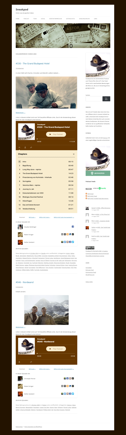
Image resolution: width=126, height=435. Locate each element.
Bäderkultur (30, 256)
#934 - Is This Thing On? (103, 214)
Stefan (93, 227)
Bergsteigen (29, 407)
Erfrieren (60, 407)
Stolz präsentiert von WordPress (33, 427)
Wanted (67, 410)
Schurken (52, 265)
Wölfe (32, 270)
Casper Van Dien (44, 407)
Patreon (105, 138)
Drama (52, 407)
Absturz (69, 405)
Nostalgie (73, 263)
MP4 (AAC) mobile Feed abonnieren (98, 198)
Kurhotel (35, 263)
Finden (106, 98)
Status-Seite (89, 282)
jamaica (38, 260)
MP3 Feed (90, 194)
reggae (26, 265)
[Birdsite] (72, 242)
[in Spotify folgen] (99, 189)
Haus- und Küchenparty (28, 260)
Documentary (63, 256)
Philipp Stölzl (47, 410)
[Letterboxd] (62, 242)
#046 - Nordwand (24, 282)
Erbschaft (35, 258)
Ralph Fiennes (20, 265)
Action (68, 253)
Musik (67, 263)
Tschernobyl (57, 267)
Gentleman (57, 258)
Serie (66, 265)
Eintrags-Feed (90, 270)
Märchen (40, 263)
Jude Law (61, 260)
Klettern (33, 410)
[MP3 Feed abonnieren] (86, 194)
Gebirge (74, 407)
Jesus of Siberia (45, 260)
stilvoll (26, 267)
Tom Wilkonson (40, 267)
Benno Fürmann (20, 407)
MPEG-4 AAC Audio (44, 217)
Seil (52, 410)
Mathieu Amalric (48, 263)
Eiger (55, 407)
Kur (31, 263)
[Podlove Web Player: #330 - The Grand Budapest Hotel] (46, 167)
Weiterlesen (20, 113)
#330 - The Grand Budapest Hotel (33, 63)
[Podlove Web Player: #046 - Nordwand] (46, 350)
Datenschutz (70, 19)
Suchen (88, 95)
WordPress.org (90, 275)
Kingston (20, 263)
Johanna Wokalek (25, 410)
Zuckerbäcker (44, 270)
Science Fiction (60, 265)
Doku (69, 256)
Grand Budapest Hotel (67, 258)
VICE (72, 267)
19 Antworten (20, 68)
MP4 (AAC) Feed (92, 196)
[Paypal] (70, 234)
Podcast (26, 19)
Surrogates (32, 267)
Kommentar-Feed (91, 272)
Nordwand (39, 410)
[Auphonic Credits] (64, 234)
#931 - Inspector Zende (102, 221)
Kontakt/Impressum (55, 19)
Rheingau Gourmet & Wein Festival (39, 265)
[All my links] (62, 234)
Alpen (74, 405)
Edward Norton (27, 258)
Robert (44, 405)
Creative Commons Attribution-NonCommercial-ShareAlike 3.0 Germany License (97, 253)
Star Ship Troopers (59, 410)
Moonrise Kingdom (59, 263)
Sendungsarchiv (84, 19)
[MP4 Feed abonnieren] (86, 196)
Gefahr (18, 410)
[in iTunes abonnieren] (89, 189)
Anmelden (89, 268)
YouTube (36, 270)
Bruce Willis (38, 256)
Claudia (43, 253)
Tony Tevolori (50, 267)
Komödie (26, 263)
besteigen (36, 407)
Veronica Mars (66, 267)
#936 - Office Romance (103, 208)
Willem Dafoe (26, 270)
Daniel (93, 208)
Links (95, 19)
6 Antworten (19, 287)
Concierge (45, 256)
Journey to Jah (54, 260)
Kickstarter (68, 260)
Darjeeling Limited (53, 256)
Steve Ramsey (20, 267)
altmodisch (23, 256)
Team (35, 19)
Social (43, 19)
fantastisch (41, 258)
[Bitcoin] (67, 234)
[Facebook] (72, 227)
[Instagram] (67, 242)
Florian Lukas (49, 258)
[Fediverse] (64, 242)
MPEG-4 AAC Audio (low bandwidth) (64, 217)
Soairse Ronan (73, 265)
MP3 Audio (32, 217)
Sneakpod (22, 9)
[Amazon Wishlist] (72, 234)
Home (17, 19)
